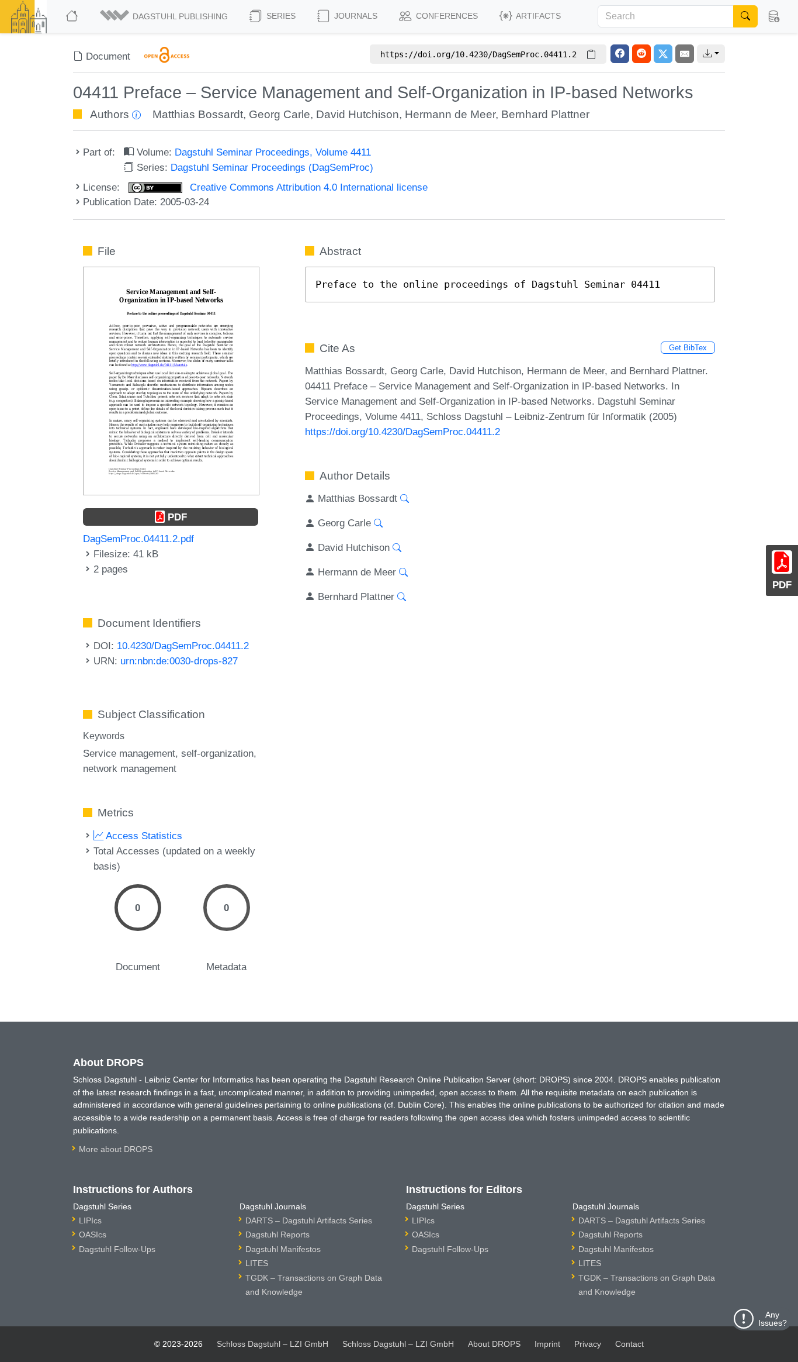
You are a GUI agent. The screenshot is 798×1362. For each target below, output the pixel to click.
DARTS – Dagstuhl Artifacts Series (308, 1220)
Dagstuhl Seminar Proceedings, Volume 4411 (273, 152)
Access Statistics (142, 836)
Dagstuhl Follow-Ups (117, 1249)
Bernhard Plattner (545, 114)
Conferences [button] (446, 15)
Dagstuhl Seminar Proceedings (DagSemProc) (272, 167)
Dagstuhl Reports (277, 1234)
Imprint (547, 1344)
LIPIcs (90, 1220)
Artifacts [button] (537, 15)
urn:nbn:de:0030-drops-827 (179, 661)
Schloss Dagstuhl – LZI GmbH (272, 1344)
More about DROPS (115, 1149)
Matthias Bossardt (197, 114)
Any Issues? (772, 1318)
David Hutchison (357, 114)
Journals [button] (354, 15)
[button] (164, 16)
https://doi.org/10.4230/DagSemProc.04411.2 (402, 431)
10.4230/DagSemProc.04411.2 (183, 645)
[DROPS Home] (72, 16)
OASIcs (92, 1234)
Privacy (587, 1344)
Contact (629, 1344)
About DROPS (494, 1344)
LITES (256, 1263)
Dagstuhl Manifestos (283, 1249)
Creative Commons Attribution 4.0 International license (307, 187)
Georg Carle (279, 114)
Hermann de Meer (450, 114)
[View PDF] (171, 380)
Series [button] (280, 15)
